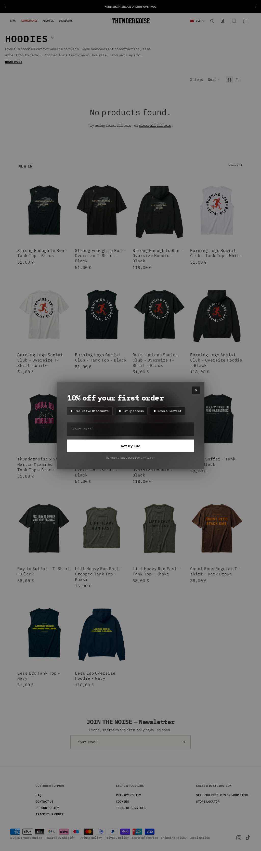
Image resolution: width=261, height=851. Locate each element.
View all (235, 165)
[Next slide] (255, 6)
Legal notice (199, 838)
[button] (214, 79)
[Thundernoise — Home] (130, 21)
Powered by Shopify (60, 838)
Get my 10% (130, 446)
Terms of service (145, 838)
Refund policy (91, 838)
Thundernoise (31, 838)
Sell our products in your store (222, 795)
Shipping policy (174, 838)
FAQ (38, 795)
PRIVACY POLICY (128, 795)
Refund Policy (47, 808)
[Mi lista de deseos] (234, 21)
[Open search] (212, 21)
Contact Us (45, 801)
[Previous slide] (5, 6)
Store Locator (207, 801)
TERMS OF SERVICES (131, 808)
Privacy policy (117, 838)
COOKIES (122, 801)
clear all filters (155, 125)
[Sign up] (183, 742)
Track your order (50, 814)
